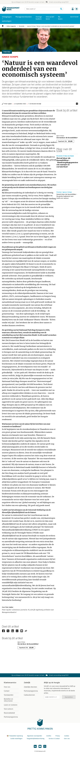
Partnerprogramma (11, 717)
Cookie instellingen (16, 738)
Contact (6, 691)
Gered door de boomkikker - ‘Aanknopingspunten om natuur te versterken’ (67, 162)
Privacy (57, 736)
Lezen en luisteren (10, 705)
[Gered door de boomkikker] (63, 123)
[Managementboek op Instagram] (44, 746)
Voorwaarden (8, 695)
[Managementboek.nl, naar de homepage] (11, 11)
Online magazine (11, 26)
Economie (21, 26)
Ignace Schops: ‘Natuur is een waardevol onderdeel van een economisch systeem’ (50, 26)
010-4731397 (74, 17)
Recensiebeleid (9, 713)
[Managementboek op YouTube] (40, 746)
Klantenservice (10, 683)
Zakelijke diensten (30, 687)
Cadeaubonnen (29, 695)
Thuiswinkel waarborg (16, 736)
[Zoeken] (61, 9)
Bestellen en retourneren (8, 700)
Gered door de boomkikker (67, 138)
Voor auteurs (8, 709)
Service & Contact (54, 738)
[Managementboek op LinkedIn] (35, 746)
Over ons (7, 687)
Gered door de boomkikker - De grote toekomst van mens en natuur (66, 196)
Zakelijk (27, 683)
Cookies (66, 736)
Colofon (48, 736)
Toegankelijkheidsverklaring (35, 738)
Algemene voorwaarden (34, 736)
